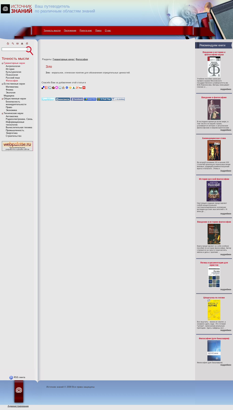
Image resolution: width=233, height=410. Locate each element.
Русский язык (13, 77)
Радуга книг (86, 30)
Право (9, 107)
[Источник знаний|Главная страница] (8, 44)
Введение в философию (214, 97)
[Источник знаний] (21, 41)
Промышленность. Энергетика (15, 131)
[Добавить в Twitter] (48, 100)
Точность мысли (52, 30)
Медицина (9, 95)
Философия (12, 80)
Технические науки (13, 113)
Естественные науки (14, 83)
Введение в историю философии (214, 222)
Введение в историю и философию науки (214, 53)
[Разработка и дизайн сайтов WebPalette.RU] (17, 151)
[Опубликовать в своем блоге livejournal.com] (118, 100)
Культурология (13, 72)
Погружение (70, 30)
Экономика (11, 110)
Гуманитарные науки (14, 63)
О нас (108, 30)
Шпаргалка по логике (214, 297)
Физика (9, 89)
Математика (12, 87)
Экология (10, 92)
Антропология (13, 66)
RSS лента (19, 377)
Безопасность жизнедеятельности (16, 103)
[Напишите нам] (17, 44)
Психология (12, 75)
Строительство (13, 136)
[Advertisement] (17, 203)
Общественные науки (15, 98)
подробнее (225, 89)
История (10, 69)
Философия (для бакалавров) (214, 338)
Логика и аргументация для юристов (214, 263)
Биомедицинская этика (214, 138)
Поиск (98, 30)
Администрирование (18, 406)
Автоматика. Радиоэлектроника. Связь (19, 117)
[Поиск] (13, 44)
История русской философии (214, 179)
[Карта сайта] (22, 44)
